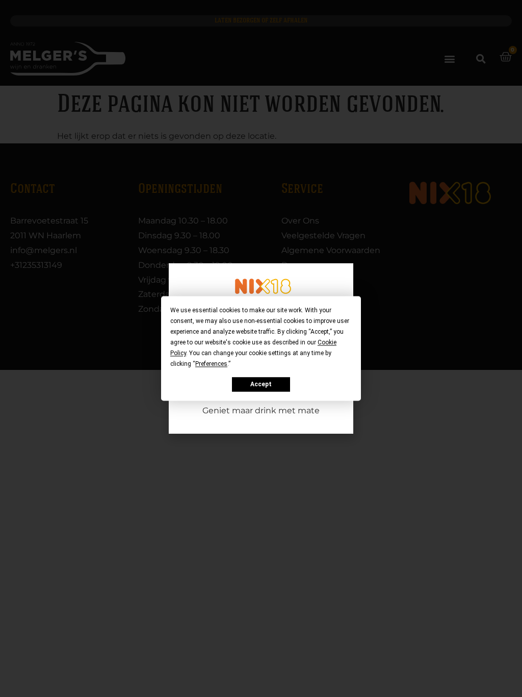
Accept (261, 384)
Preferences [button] (211, 363)
